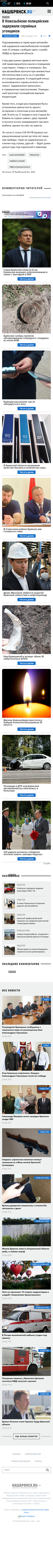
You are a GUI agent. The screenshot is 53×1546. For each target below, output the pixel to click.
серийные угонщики (17, 161)
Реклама (38, 1461)
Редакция (16, 1454)
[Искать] (47, 1470)
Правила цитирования (20, 1461)
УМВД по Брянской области (20, 167)
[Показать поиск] (47, 3)
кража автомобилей (17, 155)
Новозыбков (34, 155)
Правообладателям (33, 1454)
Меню (49, 11)
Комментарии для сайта (40, 198)
